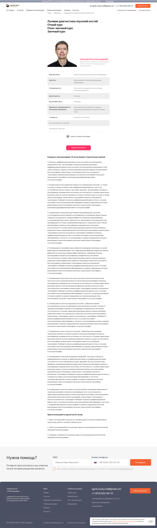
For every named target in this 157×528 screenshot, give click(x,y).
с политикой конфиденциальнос (119, 469)
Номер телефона (100, 457)
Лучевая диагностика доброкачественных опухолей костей (79, 13)
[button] (142, 6)
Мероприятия (57, 13)
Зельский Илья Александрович (94, 59)
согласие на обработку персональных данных (124, 521)
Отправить (140, 462)
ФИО (55, 457)
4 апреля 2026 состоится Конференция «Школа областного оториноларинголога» (71, 1)
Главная (49, 13)
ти (132, 469)
